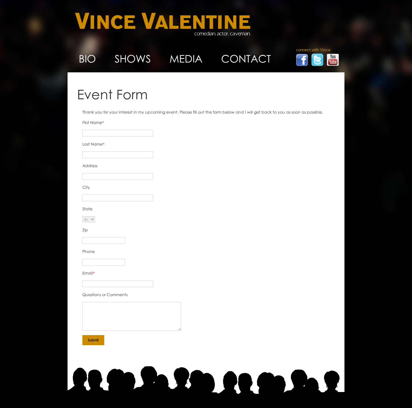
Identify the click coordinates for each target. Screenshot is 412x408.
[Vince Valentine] (162, 34)
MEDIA (186, 58)
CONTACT (246, 58)
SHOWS (133, 58)
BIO (87, 58)
